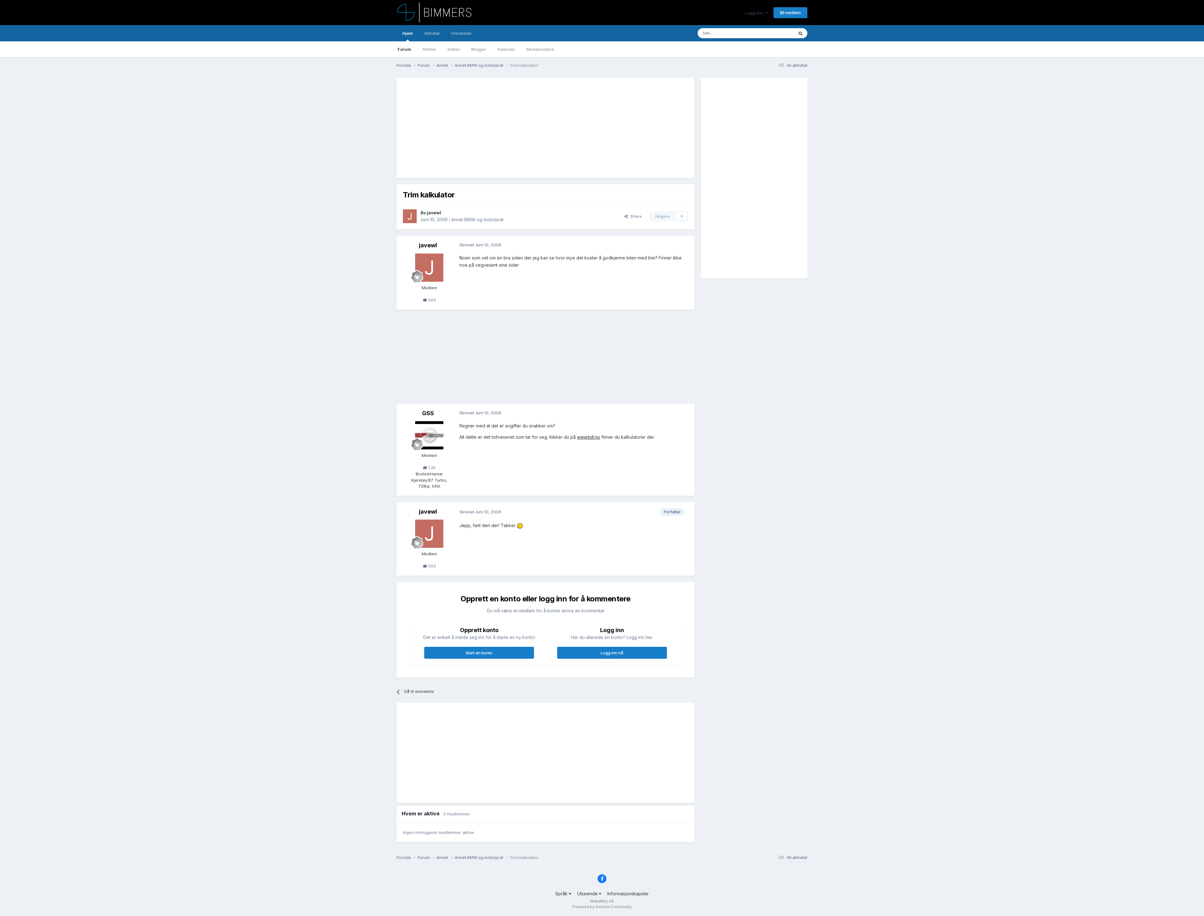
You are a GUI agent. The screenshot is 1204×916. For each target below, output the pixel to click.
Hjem (407, 33)
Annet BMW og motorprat (477, 219)
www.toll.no (588, 437)
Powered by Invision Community (602, 906)
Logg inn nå (612, 652)
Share (635, 216)
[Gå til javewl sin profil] (410, 216)
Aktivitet (432, 33)
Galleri (453, 49)
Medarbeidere (540, 49)
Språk (562, 893)
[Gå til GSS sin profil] (429, 435)
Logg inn (755, 12)
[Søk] (800, 33)
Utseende (588, 893)
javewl (434, 212)
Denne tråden (772, 33)
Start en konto (479, 652)
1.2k (431, 467)
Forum (404, 49)
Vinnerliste (461, 33)
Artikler (429, 49)
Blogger (478, 49)
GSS (428, 413)
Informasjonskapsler (628, 893)
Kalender (506, 49)
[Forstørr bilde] (520, 525)
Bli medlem (790, 12)
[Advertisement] (517, 128)
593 (431, 299)
